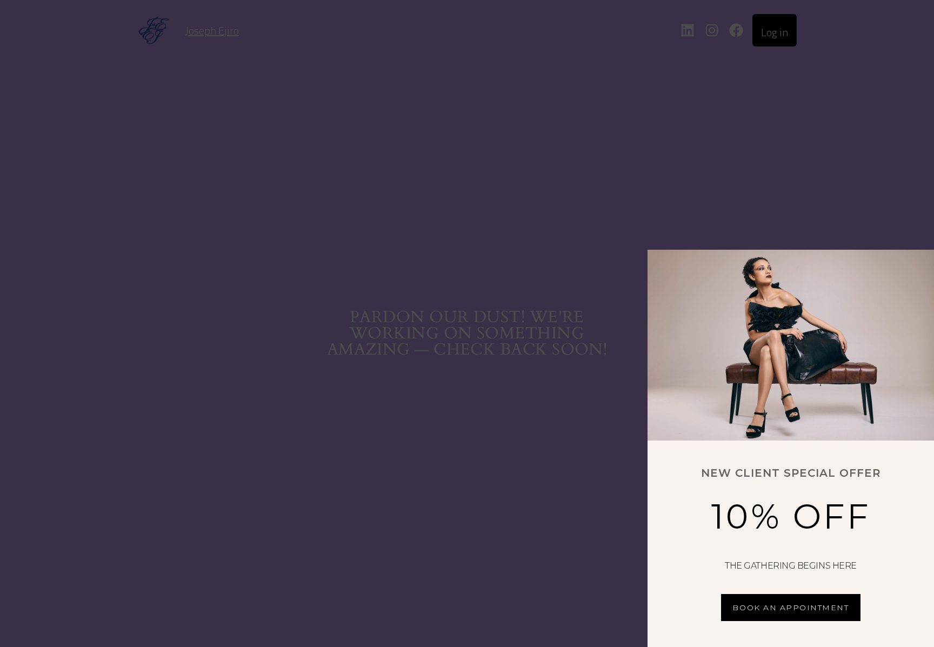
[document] (467, 323)
